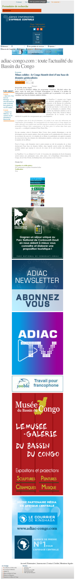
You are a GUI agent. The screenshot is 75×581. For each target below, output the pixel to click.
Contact (50, 563)
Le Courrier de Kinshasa (9, 569)
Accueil (23, 563)
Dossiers (39, 49)
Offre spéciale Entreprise (29, 572)
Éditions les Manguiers (9, 575)
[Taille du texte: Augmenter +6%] (27, 82)
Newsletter (26, 568)
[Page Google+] (37, 30)
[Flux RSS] (40, 30)
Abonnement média (28, 571)
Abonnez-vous (27, 567)
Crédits (56, 563)
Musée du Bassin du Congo (10, 573)
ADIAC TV (6, 571)
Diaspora (21, 49)
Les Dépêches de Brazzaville (10, 567)
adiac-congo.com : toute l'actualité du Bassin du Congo (36, 63)
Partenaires (31, 563)
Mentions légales (66, 563)
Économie (5, 94)
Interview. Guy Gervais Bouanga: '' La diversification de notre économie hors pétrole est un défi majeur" (8, 101)
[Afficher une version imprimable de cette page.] (32, 82)
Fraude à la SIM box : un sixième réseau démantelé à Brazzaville (7, 115)
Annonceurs (41, 563)
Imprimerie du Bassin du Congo (11, 577)
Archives (30, 49)
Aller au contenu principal (37, 1)
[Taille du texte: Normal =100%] (29, 82)
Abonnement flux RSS (29, 570)
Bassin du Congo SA (8, 49)
